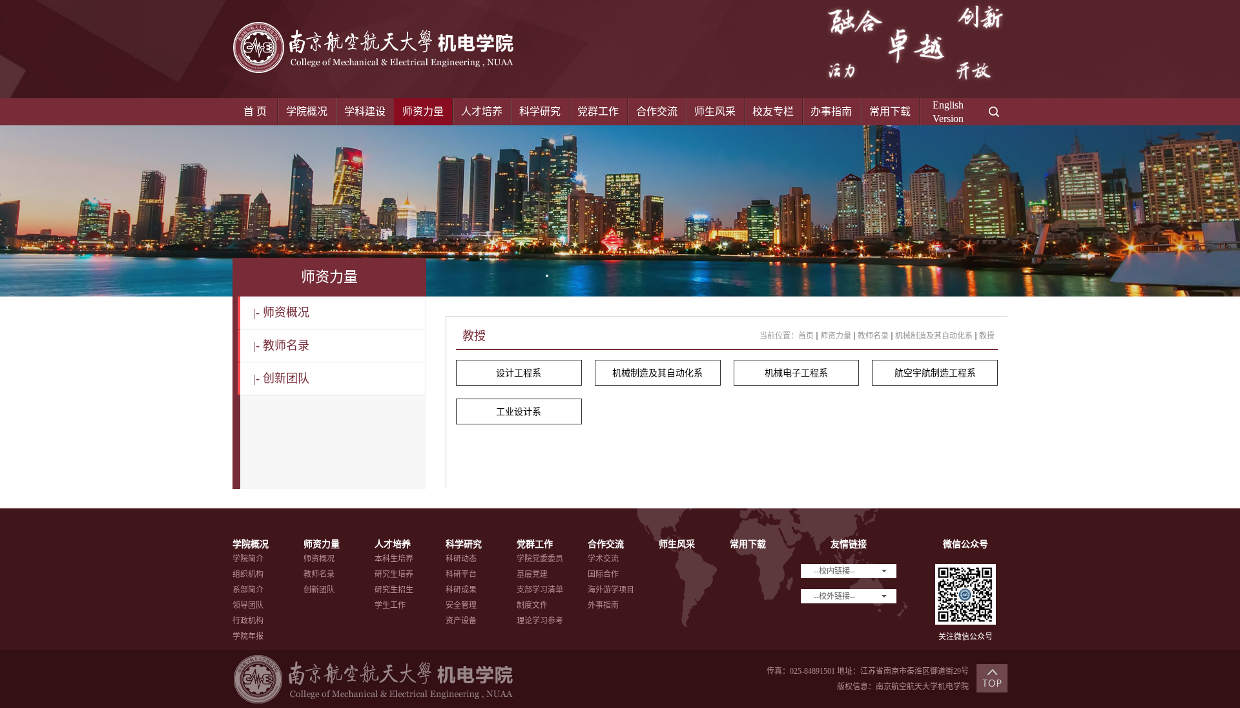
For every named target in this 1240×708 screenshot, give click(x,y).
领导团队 (248, 605)
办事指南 (831, 111)
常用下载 (890, 111)
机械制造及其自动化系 (934, 335)
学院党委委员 (540, 558)
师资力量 (423, 111)
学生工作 (390, 605)
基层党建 (532, 574)
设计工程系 (518, 373)
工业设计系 (518, 412)
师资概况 (281, 312)
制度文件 (532, 605)
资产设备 (461, 620)
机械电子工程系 (796, 373)
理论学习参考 (540, 620)
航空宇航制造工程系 (935, 373)
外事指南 (603, 605)
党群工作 (598, 111)
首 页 (255, 111)
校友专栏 (773, 111)
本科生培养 (394, 558)
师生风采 (715, 111)
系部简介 (248, 589)
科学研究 (540, 111)
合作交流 (656, 111)
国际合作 (603, 574)
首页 (806, 335)
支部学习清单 (540, 589)
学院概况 (306, 111)
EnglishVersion (948, 111)
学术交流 (603, 558)
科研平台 (461, 574)
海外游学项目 (611, 589)
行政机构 (248, 620)
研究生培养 (394, 574)
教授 (987, 335)
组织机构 (248, 574)
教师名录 (281, 345)
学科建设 (365, 111)
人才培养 (481, 111)
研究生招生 (394, 589)
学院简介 (248, 558)
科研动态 (461, 558)
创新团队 (281, 378)
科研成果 (461, 589)
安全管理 (461, 605)
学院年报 (248, 636)
